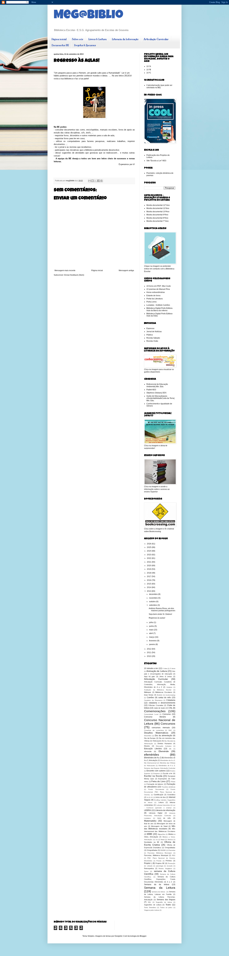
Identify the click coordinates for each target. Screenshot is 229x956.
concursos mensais (161, 728)
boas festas (148, 695)
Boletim (159, 695)
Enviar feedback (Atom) (74, 275)
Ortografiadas (170, 847)
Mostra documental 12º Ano (158, 205)
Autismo (169, 687)
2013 (149, 591)
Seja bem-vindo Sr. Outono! (160, 614)
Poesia (158, 861)
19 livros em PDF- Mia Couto (158, 286)
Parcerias (172, 850)
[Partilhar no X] (95, 180)
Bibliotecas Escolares (163, 692)
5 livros (172, 668)
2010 (149, 656)
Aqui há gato (149, 676)
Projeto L (148, 863)
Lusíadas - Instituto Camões (158, 305)
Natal (163, 839)
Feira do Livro (158, 781)
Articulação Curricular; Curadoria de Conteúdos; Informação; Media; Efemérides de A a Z (159, 684)
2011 (149, 652)
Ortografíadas (152, 850)
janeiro (152, 644)
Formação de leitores (155, 784)
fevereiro (153, 641)
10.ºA (148, 66)
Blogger (143, 936)
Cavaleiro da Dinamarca (153, 700)
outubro (152, 601)
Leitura (161, 802)
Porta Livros (151, 302)
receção (170, 866)
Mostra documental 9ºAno (157, 215)
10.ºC (148, 73)
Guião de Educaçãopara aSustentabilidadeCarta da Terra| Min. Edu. (160, 398)
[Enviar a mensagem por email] (89, 180)
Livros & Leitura (97, 39)
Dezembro (147, 735)
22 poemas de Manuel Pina (158, 289)
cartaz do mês (164, 697)
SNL (149, 902)
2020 (149, 565)
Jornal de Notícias (154, 331)
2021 (149, 562)
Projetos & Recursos (85, 45)
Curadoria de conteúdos (154, 730)
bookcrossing (170, 695)
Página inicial (59, 39)
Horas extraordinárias (155, 292)
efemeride (148, 751)
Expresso (150, 328)
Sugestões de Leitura (152, 905)
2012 (149, 649)
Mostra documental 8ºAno (157, 218)
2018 (149, 573)
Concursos (168, 723)
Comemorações (155, 711)
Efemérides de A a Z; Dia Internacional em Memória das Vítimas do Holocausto (159, 763)
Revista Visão (152, 341)
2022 (149, 558)
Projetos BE (160, 863)
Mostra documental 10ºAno (157, 211)
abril (151, 633)
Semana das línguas (166, 900)
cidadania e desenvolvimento (162, 703)
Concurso (166, 714)
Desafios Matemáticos (156, 732)
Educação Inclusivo (164, 746)
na (157, 839)
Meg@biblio (88, 16)
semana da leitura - (159, 892)
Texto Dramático (150, 907)
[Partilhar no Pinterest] (101, 180)
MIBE (149, 834)
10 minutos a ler (151, 668)
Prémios (169, 861)
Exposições (162, 779)
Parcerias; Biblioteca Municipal (156, 855)
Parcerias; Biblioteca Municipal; (160, 853)
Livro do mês (164, 818)
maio (151, 630)
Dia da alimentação (163, 735)
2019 (149, 569)
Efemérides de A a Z (152, 758)
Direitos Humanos (164, 743)
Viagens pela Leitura (151, 910)
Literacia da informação (165, 810)
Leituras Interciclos (163, 805)
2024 (149, 551)
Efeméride (164, 751)
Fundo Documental (156, 789)
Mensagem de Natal (159, 826)
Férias (173, 781)
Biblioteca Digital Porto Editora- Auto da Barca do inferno (159, 309)
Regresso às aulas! (157, 618)
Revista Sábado (153, 338)
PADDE (163, 850)
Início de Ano (160, 797)
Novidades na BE (151, 842)
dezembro (153, 594)
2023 (149, 555)
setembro (153, 605)
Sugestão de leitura (164, 902)
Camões (150, 697)
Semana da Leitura (159, 887)
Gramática (171, 795)
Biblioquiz (147, 692)
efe (170, 749)
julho (151, 622)
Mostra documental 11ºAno (157, 208)
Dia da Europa (149, 738)
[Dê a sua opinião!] (92, 180)
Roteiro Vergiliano (165, 868)
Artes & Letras (166, 676)
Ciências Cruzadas (155, 705)
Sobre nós (77, 39)
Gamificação (158, 795)
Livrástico (147, 818)
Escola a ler (167, 773)
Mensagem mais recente (65, 270)
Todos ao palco (166, 907)
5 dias (165, 668)
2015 (149, 584)
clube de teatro (159, 708)
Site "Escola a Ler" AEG (156, 161)
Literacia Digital (155, 813)
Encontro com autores (156, 771)
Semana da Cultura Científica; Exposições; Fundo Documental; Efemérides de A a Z (159, 879)
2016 (149, 580)
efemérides (151, 754)
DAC (170, 730)
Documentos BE (60, 45)
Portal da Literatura (154, 299)
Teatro (168, 905)
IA (152, 797)
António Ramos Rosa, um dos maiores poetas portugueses (162, 609)
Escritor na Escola (153, 776)
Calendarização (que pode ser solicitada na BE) (159, 86)
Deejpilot (118, 936)
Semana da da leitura (156, 884)
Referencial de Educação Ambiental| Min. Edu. (157, 385)
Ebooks (147, 746)
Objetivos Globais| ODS (156, 393)
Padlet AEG (151, 390)
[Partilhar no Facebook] (98, 180)
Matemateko (150, 821)
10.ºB (148, 70)
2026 (149, 544)
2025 (149, 547)
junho (151, 626)
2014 (149, 587)
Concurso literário (155, 717)
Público (149, 335)
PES (173, 855)
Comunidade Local (151, 714)
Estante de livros (153, 295)
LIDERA (147, 810)
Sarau (146, 871)
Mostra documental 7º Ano (157, 221)
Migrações (161, 834)
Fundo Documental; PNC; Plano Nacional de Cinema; (159, 792)
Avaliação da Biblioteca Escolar (157, 690)
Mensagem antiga (126, 270)
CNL (170, 708)
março (152, 637)
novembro (153, 598)
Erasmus (156, 773)
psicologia (159, 866)
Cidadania (170, 700)
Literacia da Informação (125, 39)
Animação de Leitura (156, 671)
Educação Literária (153, 749)
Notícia (170, 839)
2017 (149, 576)
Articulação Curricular (156, 39)
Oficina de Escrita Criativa (159, 843)
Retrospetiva (149, 868)
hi (147, 797)
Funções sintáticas (168, 787)
